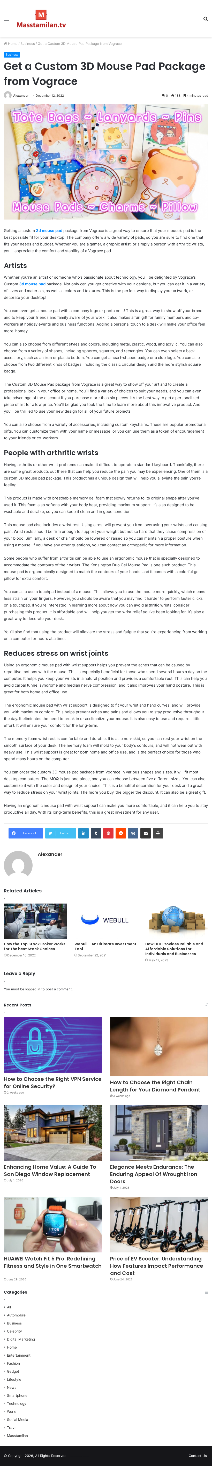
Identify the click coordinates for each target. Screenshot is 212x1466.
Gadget (13, 1371)
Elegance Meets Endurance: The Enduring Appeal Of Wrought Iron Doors (153, 1174)
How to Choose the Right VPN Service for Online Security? (53, 1082)
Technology (16, 1403)
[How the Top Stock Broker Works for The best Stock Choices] (35, 921)
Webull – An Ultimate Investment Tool (105, 946)
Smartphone (17, 1395)
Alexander (21, 95)
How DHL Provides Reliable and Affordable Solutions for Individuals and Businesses (174, 948)
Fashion (13, 1363)
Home (12, 43)
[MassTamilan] (41, 18)
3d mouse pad (32, 283)
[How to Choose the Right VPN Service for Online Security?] (53, 1045)
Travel (12, 1428)
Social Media (17, 1420)
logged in (32, 989)
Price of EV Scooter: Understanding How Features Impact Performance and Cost (156, 1266)
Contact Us (198, 1456)
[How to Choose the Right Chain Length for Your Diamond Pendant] (159, 1046)
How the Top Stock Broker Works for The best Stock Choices (34, 946)
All (9, 1307)
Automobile (16, 1315)
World (11, 1411)
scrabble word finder (74, 1456)
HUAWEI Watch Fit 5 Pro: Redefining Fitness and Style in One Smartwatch (53, 1266)
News (11, 1387)
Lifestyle (14, 1379)
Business (27, 43)
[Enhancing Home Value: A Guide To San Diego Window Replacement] (53, 1133)
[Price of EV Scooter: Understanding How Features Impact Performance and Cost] (159, 1224)
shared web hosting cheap (83, 1456)
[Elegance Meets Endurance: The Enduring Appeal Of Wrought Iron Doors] (159, 1133)
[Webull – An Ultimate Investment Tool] (105, 921)
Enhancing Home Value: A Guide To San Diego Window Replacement (50, 1170)
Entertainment (19, 1355)
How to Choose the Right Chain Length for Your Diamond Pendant (155, 1086)
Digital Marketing (21, 1339)
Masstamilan (17, 1436)
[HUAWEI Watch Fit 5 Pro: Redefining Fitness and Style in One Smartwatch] (53, 1224)
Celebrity (14, 1331)
